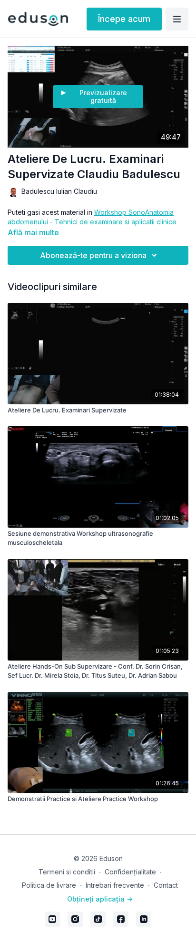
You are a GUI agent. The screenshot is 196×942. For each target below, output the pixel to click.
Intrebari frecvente (115, 885)
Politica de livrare (49, 885)
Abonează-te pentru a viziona (93, 255)
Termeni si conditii (67, 872)
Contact (166, 885)
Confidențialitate (130, 872)
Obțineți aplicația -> (100, 899)
